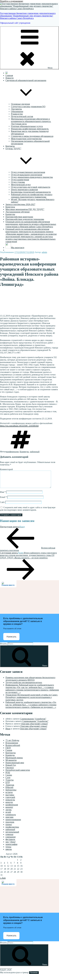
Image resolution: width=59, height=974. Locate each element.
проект (8, 824)
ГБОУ (8, 748)
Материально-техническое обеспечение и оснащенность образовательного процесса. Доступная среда (31, 121)
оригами (9, 817)
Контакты (10, 146)
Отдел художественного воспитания (28, 172)
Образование (17, 111)
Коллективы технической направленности (31, 192)
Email (3, 497)
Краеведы (24, 451)
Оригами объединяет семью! (34, 724)
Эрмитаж (9, 785)
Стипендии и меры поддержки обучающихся (32, 136)
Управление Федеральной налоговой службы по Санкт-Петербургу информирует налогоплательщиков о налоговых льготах (31, 697)
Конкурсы (10, 207)
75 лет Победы (12, 740)
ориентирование (13, 819)
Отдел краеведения (20, 179)
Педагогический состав (22, 116)
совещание (10, 837)
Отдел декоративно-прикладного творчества (32, 177)
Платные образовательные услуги (27, 126)
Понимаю (34, 973)
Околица (9, 767)
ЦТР (7, 782)
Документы (16, 109)
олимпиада (10, 814)
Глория (8, 750)
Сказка (8, 775)
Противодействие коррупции (19, 217)
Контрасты (10, 753)
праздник (9, 822)
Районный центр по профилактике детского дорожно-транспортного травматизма (31, 195)
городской (10, 797)
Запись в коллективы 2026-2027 (20, 204)
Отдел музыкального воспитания (26, 175)
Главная (9, 75)
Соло (7, 777)
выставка (9, 795)
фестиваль (10, 839)
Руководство (17, 114)
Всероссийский (12, 745)
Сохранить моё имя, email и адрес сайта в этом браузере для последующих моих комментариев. (27, 508)
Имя (3, 492)
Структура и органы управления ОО (28, 106)
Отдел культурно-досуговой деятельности (30, 187)
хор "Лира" (10, 842)
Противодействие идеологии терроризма (24, 219)
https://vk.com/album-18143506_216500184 (19, 426)
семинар (9, 834)
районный (35, 451)
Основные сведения (20, 104)
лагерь (8, 809)
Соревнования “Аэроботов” (33, 719)
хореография (11, 844)
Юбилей (9, 787)
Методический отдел (21, 184)
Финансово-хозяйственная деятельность (30, 129)
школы (8, 849)
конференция (12, 451)
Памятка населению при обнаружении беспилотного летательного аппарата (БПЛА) (30, 678)
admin (44, 252)
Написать (11, 636)
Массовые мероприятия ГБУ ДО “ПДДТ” (24, 209)
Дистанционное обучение (17, 212)
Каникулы (10, 214)
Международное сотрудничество (26, 138)
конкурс (9, 802)
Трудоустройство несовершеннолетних (23, 682)
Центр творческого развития (24, 189)
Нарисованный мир (14, 762)
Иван (7, 728)
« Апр (3, 878)
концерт (9, 807)
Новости (9, 78)
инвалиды (10, 800)
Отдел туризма (18, 182)
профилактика (12, 827)
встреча (9, 792)
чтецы (8, 847)
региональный (12, 832)
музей (8, 812)
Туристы (9, 780)
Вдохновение (11, 743)
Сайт (2, 502)
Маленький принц (14, 757)
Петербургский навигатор (17, 770)
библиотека (10, 790)
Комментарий (6, 469)
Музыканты (11, 760)
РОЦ (7, 772)
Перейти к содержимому (11, 1)
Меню (50, 68)
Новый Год (10, 765)
